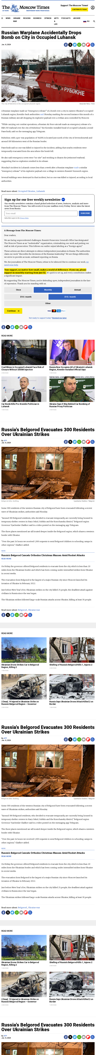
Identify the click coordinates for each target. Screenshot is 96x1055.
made (76, 167)
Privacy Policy (24, 218)
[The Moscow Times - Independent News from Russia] (25, 8)
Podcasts (65, 18)
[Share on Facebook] (66, 45)
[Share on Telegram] (75, 45)
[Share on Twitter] (70, 45)
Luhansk (41, 191)
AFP (5, 441)
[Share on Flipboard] (88, 45)
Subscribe (85, 213)
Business (37, 18)
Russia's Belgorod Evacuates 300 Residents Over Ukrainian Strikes (48, 432)
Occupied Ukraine (26, 191)
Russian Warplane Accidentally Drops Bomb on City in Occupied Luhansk (41, 35)
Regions (27, 18)
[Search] (94, 21)
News (8, 18)
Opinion (47, 18)
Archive (76, 18)
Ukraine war (34, 610)
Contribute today (79, 9)
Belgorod (22, 610)
